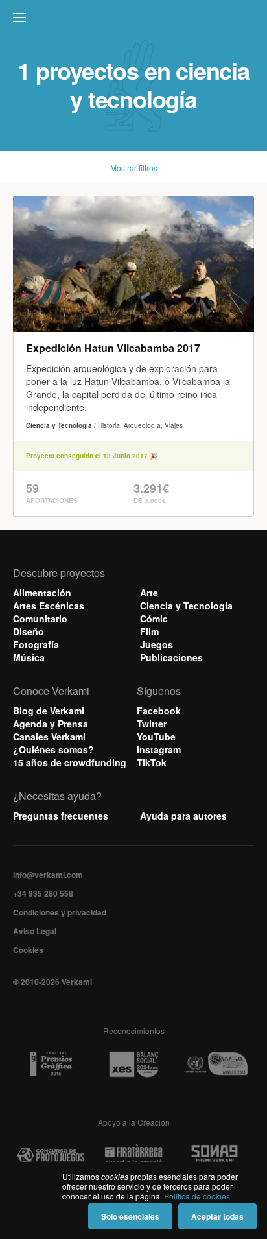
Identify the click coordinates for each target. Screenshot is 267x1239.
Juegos (156, 644)
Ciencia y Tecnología (186, 605)
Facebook (159, 710)
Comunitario (40, 618)
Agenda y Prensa (50, 723)
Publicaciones (171, 657)
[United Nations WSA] (216, 1064)
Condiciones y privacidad (59, 912)
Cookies (28, 950)
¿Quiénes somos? (53, 749)
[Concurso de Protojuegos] (51, 1156)
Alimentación (42, 592)
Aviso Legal (34, 931)
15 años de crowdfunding (69, 762)
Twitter (152, 723)
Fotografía (36, 644)
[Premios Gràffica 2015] (51, 1064)
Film (149, 631)
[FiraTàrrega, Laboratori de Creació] (133, 1156)
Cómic (154, 618)
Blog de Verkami (48, 710)
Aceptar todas (217, 1216)
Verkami (135, 20)
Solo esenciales (130, 1216)
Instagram (159, 749)
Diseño (28, 631)
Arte (149, 592)
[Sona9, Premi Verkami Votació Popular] (216, 1156)
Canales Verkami (49, 736)
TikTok (152, 762)
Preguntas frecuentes (60, 815)
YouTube (156, 736)
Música (29, 657)
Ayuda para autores (183, 815)
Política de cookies (197, 1195)
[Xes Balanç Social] (133, 1064)
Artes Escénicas (48, 605)
